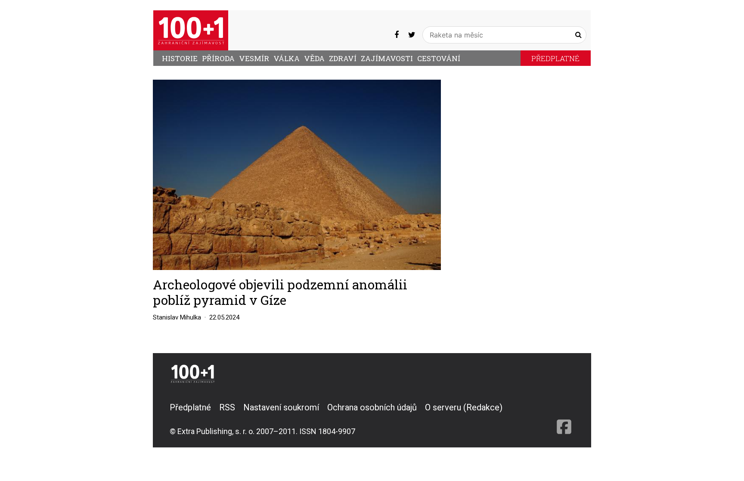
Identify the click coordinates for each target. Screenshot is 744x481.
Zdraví (342, 58)
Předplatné (555, 58)
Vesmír (254, 58)
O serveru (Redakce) (463, 407)
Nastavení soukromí (281, 407)
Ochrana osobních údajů (372, 407)
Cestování (438, 58)
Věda (314, 58)
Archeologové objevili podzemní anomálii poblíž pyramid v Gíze (280, 292)
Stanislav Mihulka (177, 317)
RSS (227, 407)
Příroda (218, 58)
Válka (286, 58)
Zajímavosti (387, 58)
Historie (180, 58)
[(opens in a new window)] (396, 34)
